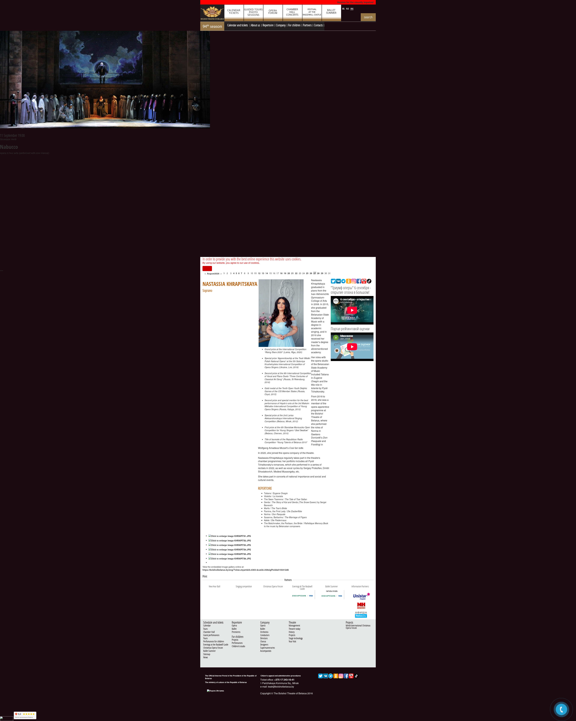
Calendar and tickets (238, 25)
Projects (235, 640)
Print (204, 576)
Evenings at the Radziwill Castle (215, 645)
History (291, 632)
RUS (348, 8)
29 (322, 273)
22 (296, 273)
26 (311, 273)
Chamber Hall (209, 632)
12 (259, 273)
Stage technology (296, 638)
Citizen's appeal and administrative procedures (281, 675)
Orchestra (264, 632)
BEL (343, 8)
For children (294, 25)
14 (267, 273)
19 (285, 273)
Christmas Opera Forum (213, 648)
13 (263, 273)
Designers (264, 645)
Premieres (236, 632)
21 (292, 273)
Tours (205, 629)
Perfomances (237, 643)
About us (255, 25)
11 (255, 273)
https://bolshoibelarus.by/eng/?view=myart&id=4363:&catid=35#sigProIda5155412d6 (245, 569)
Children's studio (238, 646)
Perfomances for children (213, 641)
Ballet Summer (209, 651)
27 (315, 273)
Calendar (207, 625)
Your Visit (292, 641)
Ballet (234, 629)
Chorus (263, 641)
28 (318, 273)
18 (281, 273)
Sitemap (206, 654)
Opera (234, 625)
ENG (352, 8)
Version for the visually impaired (355, 2)
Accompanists (265, 651)
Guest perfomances (211, 635)
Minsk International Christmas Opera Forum (358, 626)
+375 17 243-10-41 (284, 679)
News (205, 657)
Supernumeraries (267, 648)
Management (294, 625)
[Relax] (361, 614)
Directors (264, 638)
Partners (307, 25)
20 (289, 273)
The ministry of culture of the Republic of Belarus (226, 682)
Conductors (264, 635)
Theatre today (294, 629)
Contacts (318, 25)
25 (307, 273)
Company (281, 25)
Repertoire (268, 25)
